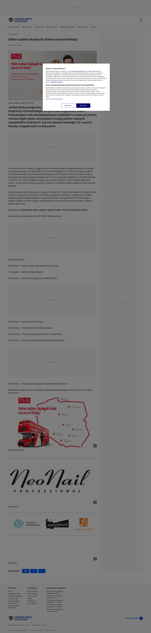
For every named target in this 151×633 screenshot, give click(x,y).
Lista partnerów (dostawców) (54, 99)
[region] (76, 87)
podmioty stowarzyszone (79, 71)
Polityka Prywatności (57, 82)
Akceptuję (83, 105)
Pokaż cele (68, 105)
